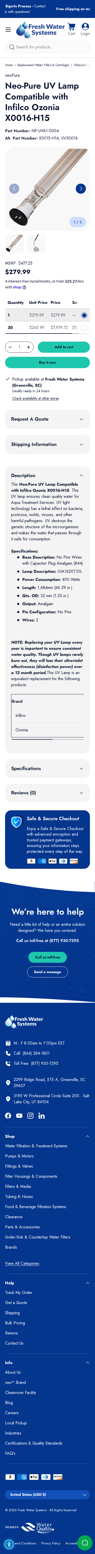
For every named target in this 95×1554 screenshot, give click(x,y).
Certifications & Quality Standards (33, 1443)
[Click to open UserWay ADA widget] (9, 1544)
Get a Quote (16, 1303)
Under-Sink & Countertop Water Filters (37, 1237)
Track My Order (18, 1292)
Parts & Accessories (22, 1227)
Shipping (12, 1313)
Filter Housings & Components (31, 1176)
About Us (13, 1372)
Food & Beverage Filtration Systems (35, 1207)
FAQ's (10, 1453)
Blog (9, 1403)
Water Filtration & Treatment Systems (36, 1146)
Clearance (14, 1217)
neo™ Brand (15, 1382)
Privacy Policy (50, 1543)
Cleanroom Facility (20, 1392)
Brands (11, 1247)
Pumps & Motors (19, 1156)
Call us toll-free (47, 957)
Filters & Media (18, 1186)
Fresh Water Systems (32, 1510)
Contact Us (14, 1343)
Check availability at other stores (35, 398)
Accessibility (74, 1543)
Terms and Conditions (20, 1543)
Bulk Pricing (15, 1323)
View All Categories (22, 1263)
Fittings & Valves (19, 1166)
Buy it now (47, 362)
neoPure (12, 75)
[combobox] (47, 47)
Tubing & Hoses (19, 1196)
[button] (71, 29)
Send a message (47, 971)
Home (9, 65)
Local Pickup (16, 1423)
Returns (11, 1333)
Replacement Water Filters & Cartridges (43, 65)
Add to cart (64, 346)
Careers (12, 1413)
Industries (13, 1433)
